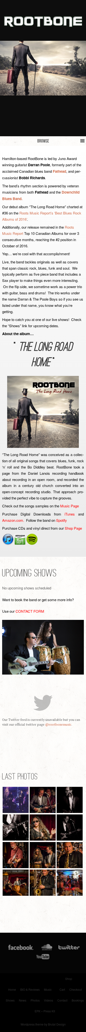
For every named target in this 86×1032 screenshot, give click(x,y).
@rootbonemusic (58, 724)
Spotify (61, 520)
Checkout (75, 989)
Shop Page (73, 528)
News (22, 1000)
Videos (48, 1000)
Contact (62, 1000)
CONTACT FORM (30, 611)
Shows (10, 1000)
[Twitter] (69, 948)
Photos (35, 1000)
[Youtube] (43, 957)
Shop (68, 979)
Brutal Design (57, 1024)
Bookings (78, 1000)
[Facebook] (20, 948)
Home (12, 989)
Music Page (69, 505)
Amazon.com (12, 520)
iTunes (69, 513)
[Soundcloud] (47, 948)
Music (48, 989)
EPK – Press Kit (45, 1011)
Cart (62, 989)
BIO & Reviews (30, 989)
